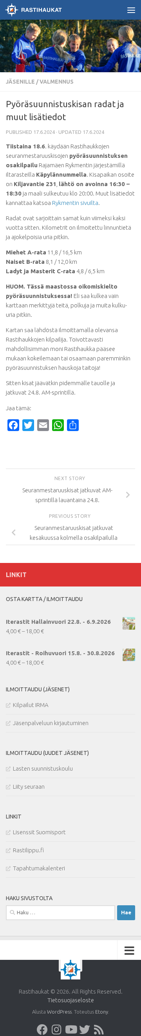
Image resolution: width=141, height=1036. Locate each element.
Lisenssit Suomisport (39, 832)
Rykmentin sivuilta (75, 202)
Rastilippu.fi (28, 850)
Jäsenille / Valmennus (40, 82)
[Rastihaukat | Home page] (43, 9)
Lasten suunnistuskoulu (43, 768)
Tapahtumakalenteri (39, 868)
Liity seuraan (29, 786)
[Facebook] (42, 1029)
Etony (101, 1011)
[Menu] (131, 10)
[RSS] (98, 1029)
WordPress (59, 1011)
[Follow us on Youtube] (70, 1029)
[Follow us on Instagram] (56, 1029)
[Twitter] (84, 1029)
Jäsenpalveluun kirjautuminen (51, 723)
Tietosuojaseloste (70, 1000)
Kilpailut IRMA (31, 705)
